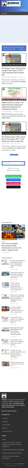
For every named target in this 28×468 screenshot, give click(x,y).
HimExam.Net (21, 463)
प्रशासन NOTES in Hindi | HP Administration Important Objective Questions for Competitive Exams (13, 105)
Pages (5, 13)
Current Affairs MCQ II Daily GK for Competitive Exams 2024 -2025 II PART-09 (17, 320)
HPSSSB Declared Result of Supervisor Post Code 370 (17, 364)
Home (4, 439)
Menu (24, 10)
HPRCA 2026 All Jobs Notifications (12, 453)
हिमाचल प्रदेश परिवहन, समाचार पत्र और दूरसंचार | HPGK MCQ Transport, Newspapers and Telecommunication (17, 331)
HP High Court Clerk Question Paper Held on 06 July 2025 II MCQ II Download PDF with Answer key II (17, 354)
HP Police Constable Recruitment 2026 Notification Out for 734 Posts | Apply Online (11, 246)
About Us (5, 428)
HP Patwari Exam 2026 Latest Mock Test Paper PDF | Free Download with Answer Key (13, 139)
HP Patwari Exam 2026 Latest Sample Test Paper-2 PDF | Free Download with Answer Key (13, 71)
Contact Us (5, 418)
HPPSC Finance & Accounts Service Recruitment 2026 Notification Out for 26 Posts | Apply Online (16, 286)
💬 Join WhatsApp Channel (13, 176)
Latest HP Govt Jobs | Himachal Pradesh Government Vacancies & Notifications (12, 444)
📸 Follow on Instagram (13, 183)
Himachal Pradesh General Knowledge (13, 449)
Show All (22, 49)
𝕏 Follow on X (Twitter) (13, 187)
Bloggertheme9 (17, 465)
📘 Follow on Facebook (13, 179)
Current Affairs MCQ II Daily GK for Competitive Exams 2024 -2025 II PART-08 (17, 342)
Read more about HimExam (9, 411)
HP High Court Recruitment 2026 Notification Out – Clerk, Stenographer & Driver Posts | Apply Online (17, 264)
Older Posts (14, 155)
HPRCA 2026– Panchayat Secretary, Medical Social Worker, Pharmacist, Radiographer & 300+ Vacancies (17, 298)
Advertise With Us (7, 431)
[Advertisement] (14, 29)
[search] (23, 163)
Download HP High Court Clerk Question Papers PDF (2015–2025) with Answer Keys (17, 275)
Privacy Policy (6, 424)
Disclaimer (5, 421)
